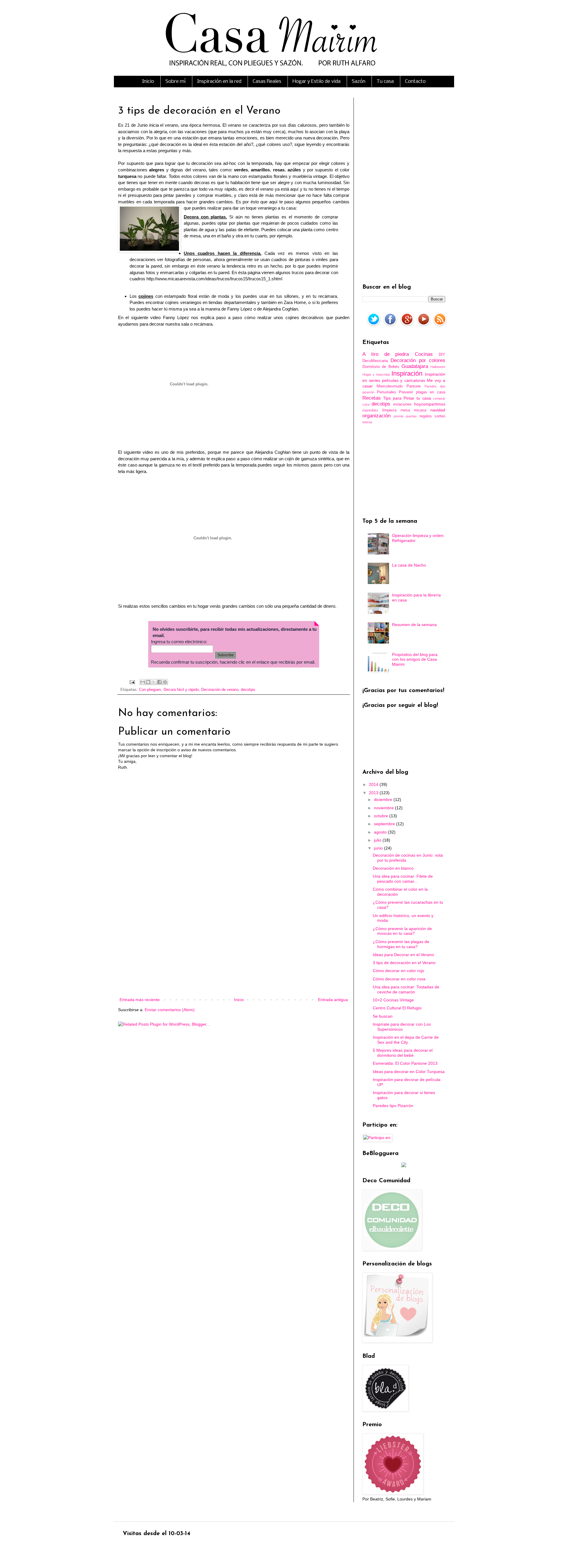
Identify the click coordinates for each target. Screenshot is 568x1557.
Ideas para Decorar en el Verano (403, 954)
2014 (374, 784)
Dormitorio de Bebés (380, 367)
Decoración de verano (219, 690)
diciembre (383, 799)
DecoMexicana (375, 361)
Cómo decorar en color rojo (398, 970)
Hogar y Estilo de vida (317, 81)
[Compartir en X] (154, 682)
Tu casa (385, 81)
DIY (442, 355)
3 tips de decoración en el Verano (404, 962)
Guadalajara (414, 366)
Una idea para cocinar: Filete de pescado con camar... (403, 879)
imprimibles (370, 410)
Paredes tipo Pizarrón (393, 1105)
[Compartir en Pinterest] (165, 682)
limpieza (389, 410)
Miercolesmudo (390, 386)
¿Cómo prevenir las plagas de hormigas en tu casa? (401, 944)
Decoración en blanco (393, 868)
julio (378, 840)
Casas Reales (267, 81)
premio (399, 416)
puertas (411, 416)
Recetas (371, 398)
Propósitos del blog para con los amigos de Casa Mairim (415, 659)
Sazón (358, 81)
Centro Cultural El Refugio (397, 1008)
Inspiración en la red (219, 81)
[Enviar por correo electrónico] (143, 682)
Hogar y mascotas (376, 374)
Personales (386, 392)
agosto (381, 832)
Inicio (148, 81)
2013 (374, 792)
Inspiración (406, 373)
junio (379, 848)
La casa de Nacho (409, 565)
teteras (367, 422)
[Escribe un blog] (148, 682)
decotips (248, 690)
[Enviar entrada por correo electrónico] (132, 682)
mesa (405, 410)
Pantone (413, 386)
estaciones (402, 404)
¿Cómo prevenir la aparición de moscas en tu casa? (402, 931)
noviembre (384, 807)
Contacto (415, 81)
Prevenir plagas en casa (422, 392)
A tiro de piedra (385, 354)
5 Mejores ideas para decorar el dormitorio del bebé (403, 1053)
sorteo (440, 416)
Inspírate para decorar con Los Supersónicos (402, 1027)
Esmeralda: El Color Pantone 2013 (405, 1063)
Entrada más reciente (140, 999)
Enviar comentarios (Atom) (170, 1009)
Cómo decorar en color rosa (399, 979)
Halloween (437, 367)
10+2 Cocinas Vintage (393, 1000)
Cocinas (424, 354)
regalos (425, 416)
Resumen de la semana (414, 624)
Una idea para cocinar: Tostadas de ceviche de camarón (406, 989)
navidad (437, 410)
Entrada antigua (333, 999)
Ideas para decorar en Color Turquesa (409, 1071)
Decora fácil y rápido (181, 690)
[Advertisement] (233, 947)
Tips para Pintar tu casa (407, 398)
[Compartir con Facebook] (159, 682)
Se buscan (383, 1016)
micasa (420, 410)
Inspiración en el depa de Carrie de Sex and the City (406, 1040)
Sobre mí (175, 81)
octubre (381, 815)
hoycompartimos (429, 404)
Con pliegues (150, 690)
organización (376, 416)
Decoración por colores (417, 360)
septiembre (385, 823)
